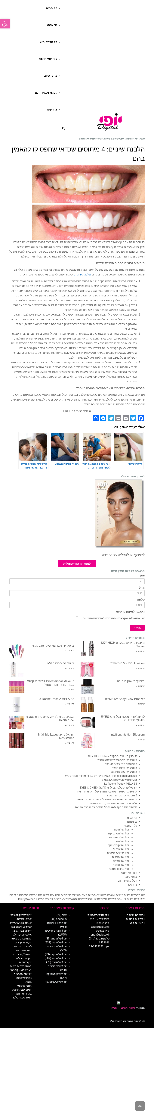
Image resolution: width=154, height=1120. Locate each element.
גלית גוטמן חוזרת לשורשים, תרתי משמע (113, 803)
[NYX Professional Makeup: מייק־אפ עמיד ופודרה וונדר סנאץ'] (16, 686)
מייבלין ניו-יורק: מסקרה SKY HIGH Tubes (112, 756)
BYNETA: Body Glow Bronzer (125, 699)
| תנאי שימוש (137, 922)
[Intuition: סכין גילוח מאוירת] (87, 669)
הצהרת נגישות (135, 914)
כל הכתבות (130, 825)
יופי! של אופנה (121, 865)
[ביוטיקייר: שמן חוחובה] (87, 686)
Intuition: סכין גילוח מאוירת (127, 663)
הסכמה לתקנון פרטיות (130, 611)
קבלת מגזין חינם (127, 880)
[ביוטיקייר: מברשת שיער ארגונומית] (16, 651)
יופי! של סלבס (121, 861)
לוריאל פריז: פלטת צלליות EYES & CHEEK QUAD (108, 787)
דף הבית (132, 817)
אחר (64, 914)
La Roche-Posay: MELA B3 (56, 699)
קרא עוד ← (140, 651)
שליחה (137, 627)
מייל (142, 587)
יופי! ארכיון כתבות (119, 869)
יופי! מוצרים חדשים (118, 853)
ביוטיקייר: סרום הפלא (60, 663)
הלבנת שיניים (82, 274)
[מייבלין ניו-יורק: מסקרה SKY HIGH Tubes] (87, 648)
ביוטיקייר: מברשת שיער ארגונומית (53, 645)
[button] (5, 23)
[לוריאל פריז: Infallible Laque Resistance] (16, 740)
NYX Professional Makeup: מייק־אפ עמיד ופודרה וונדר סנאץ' (101, 776)
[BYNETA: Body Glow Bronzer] (87, 704)
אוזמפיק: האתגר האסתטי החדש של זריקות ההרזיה (107, 791)
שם (142, 576)
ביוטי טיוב (131, 876)
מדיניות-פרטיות (93, 618)
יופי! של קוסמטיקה (118, 845)
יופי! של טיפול (121, 849)
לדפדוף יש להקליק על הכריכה (123, 555)
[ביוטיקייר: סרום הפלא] (16, 669)
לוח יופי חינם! (129, 873)
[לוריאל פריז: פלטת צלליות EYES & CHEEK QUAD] (87, 722)
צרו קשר (132, 884)
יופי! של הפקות (121, 857)
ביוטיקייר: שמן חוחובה (131, 681)
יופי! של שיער (122, 841)
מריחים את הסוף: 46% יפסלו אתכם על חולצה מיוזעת (106, 807)
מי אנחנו (132, 821)
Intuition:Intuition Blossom (127, 734)
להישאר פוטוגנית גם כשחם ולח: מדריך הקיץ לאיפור (107, 799)
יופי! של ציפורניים (119, 837)
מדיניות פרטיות (134, 918)
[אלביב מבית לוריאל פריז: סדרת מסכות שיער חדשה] (16, 722)
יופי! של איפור (121, 829)
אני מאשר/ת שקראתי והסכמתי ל (114, 618)
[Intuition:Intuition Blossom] (87, 740)
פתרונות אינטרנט (128, 1008)
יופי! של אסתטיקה (119, 833)
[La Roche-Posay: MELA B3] (16, 704)
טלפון (141, 599)
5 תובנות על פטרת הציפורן (121, 795)
